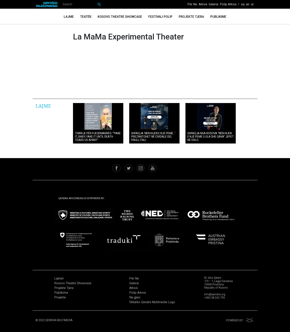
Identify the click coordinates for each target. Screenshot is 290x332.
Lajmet (59, 278)
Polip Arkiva (228, 4)
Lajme (69, 17)
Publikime (218, 17)
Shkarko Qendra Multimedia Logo (152, 302)
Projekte (60, 297)
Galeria (213, 4)
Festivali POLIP (160, 17)
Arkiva (203, 4)
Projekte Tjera (191, 17)
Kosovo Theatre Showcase (120, 17)
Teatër (85, 17)
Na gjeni (134, 297)
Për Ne (192, 4)
